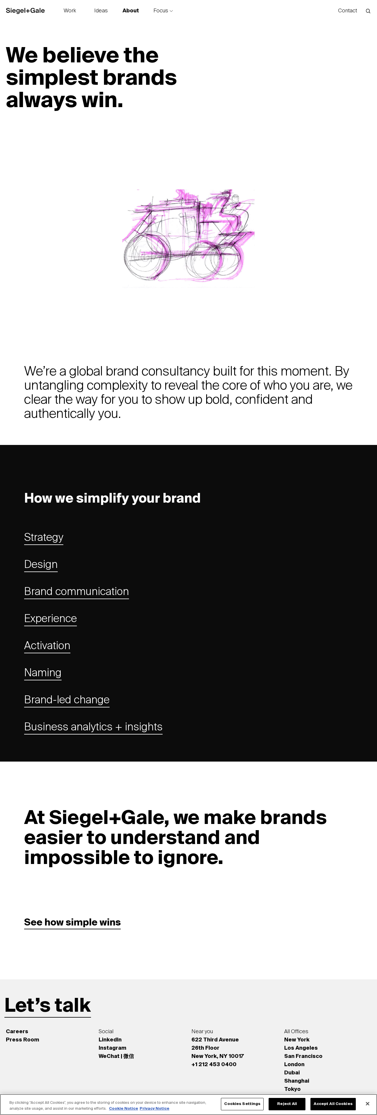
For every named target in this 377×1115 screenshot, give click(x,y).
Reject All (287, 1104)
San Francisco (303, 1056)
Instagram (112, 1048)
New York (297, 1040)
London (294, 1064)
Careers (17, 1031)
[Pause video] (358, 329)
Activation (47, 646)
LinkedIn (110, 1040)
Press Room (22, 1040)
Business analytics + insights (93, 727)
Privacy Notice (154, 1109)
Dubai (292, 1073)
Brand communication (76, 592)
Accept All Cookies (333, 1104)
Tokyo (292, 1089)
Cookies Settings (242, 1104)
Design (41, 565)
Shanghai (296, 1081)
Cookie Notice (123, 1109)
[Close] (367, 1103)
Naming (43, 673)
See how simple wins (72, 923)
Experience (50, 619)
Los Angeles (301, 1048)
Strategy (43, 538)
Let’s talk (47, 1006)
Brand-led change (67, 700)
